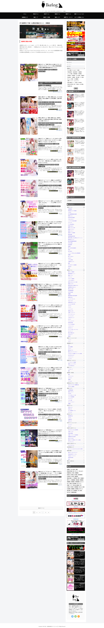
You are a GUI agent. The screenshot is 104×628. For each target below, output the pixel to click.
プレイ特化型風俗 (74, 490)
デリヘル (81, 488)
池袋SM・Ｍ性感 (75, 372)
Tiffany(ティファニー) (76, 455)
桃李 (76, 370)
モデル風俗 (78, 75)
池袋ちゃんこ (76, 215)
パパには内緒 (76, 259)
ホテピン (76, 319)
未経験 (76, 403)
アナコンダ (76, 222)
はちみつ (76, 258)
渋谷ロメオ (76, 408)
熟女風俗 (69, 77)
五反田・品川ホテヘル (75, 443)
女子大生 (69, 492)
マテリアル (76, 412)
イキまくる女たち (76, 280)
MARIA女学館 (76, 322)
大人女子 (76, 393)
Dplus (76, 249)
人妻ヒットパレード (76, 312)
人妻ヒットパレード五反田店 (76, 434)
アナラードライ (76, 376)
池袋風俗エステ (75, 343)
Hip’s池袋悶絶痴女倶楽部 (76, 214)
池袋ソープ (75, 367)
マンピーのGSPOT (76, 324)
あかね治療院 (76, 346)
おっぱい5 (74, 70)
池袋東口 (82, 75)
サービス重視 (70, 483)
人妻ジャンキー (76, 431)
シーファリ (76, 424)
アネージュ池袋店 (76, 278)
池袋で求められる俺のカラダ (76, 285)
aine (76, 345)
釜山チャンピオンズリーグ (76, 452)
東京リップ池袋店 (76, 271)
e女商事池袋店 (76, 390)
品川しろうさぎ (76, 438)
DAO (76, 459)
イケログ (76, 604)
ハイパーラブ (76, 309)
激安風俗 (76, 476)
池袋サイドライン (76, 229)
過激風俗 (73, 488)
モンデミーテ (76, 331)
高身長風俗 (75, 73)
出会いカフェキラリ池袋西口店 (76, 384)
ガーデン (76, 417)
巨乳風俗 (73, 75)
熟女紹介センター (76, 239)
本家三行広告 (76, 506)
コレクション (76, 398)
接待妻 (76, 246)
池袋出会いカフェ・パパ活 (75, 383)
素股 (77, 469)
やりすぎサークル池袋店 (76, 264)
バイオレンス (76, 369)
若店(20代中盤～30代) (71, 84)
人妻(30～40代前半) (78, 82)
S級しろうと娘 (76, 288)
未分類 (75, 462)
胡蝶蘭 (76, 293)
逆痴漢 (76, 379)
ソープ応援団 (76, 526)
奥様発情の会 (76, 415)
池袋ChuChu (76, 297)
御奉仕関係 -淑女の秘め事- (76, 295)
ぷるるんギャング (76, 317)
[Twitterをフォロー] (72, 616)
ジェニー (76, 339)
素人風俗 (77, 77)
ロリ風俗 (82, 77)
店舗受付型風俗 (74, 492)
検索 (76, 88)
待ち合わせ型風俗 (76, 485)
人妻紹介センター (76, 261)
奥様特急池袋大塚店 (76, 236)
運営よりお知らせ (75, 460)
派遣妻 (76, 254)
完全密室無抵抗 (76, 290)
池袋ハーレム (76, 275)
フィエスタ (76, 381)
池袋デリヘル (76, 207)
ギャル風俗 (70, 70)
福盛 (76, 263)
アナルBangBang (76, 224)
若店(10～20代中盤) (80, 84)
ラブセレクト (76, 334)
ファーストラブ (76, 315)
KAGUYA (76, 266)
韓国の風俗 (75, 450)
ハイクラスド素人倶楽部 (76, 220)
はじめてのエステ (76, 355)
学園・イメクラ (70, 80)
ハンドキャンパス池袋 (76, 362)
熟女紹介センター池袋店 (76, 210)
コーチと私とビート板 (76, 395)
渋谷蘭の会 (76, 419)
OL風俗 (76, 474)
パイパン (77, 471)
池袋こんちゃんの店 (76, 227)
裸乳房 (76, 336)
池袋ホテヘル (76, 270)
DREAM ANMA (76, 457)
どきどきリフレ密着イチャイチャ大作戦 (76, 353)
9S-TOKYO (76, 251)
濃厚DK (69, 469)
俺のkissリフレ (76, 350)
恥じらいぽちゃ (76, 256)
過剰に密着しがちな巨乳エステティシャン (76, 237)
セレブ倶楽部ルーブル (76, 410)
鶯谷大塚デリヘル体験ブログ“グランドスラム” (76, 512)
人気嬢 (69, 476)
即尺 (79, 478)
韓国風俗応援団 (75, 519)
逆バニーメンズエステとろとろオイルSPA (76, 448)
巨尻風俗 (80, 73)
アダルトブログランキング (76, 500)
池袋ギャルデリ (76, 283)
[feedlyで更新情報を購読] (75, 616)
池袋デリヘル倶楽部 (76, 232)
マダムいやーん (76, 219)
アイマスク (79, 483)
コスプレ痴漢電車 (76, 396)
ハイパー (76, 307)
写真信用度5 (78, 481)
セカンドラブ (76, 300)
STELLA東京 (76, 242)
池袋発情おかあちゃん (76, 287)
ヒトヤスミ (76, 358)
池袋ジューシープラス (76, 363)
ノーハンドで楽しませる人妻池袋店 (76, 253)
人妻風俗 (73, 77)
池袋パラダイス (76, 391)
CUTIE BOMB (76, 292)
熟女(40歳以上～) (71, 82)
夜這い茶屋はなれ (76, 332)
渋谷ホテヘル (75, 414)
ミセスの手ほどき (76, 365)
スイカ (76, 341)
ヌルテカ (76, 305)
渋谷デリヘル (75, 405)
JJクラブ (76, 426)
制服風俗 (69, 481)
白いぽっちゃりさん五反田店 (76, 429)
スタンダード (76, 80)
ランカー (82, 481)
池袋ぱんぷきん (76, 310)
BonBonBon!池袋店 (76, 217)
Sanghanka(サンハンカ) (76, 454)
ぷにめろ (76, 212)
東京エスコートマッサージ (76, 351)
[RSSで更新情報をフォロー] (79, 616)
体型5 (78, 70)
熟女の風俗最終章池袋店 (76, 241)
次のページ (41, 508)
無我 (76, 374)
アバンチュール (76, 441)
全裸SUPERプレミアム (76, 302)
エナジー (76, 348)
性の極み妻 (76, 244)
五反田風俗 (74, 483)
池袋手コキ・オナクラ (75, 360)
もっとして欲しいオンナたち (76, 329)
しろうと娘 (76, 400)
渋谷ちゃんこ (76, 407)
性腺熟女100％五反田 (76, 436)
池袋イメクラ (75, 388)
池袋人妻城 (76, 234)
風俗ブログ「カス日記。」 (76, 534)
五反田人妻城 (76, 433)
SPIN (76, 268)
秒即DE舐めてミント (76, 273)
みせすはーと (76, 327)
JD (80, 485)
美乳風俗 (69, 75)
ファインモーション (76, 314)
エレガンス (76, 377)
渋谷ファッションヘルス (75, 422)
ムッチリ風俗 (70, 73)
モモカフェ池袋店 (76, 386)
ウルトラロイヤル (76, 445)
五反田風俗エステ (75, 447)
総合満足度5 (80, 474)
